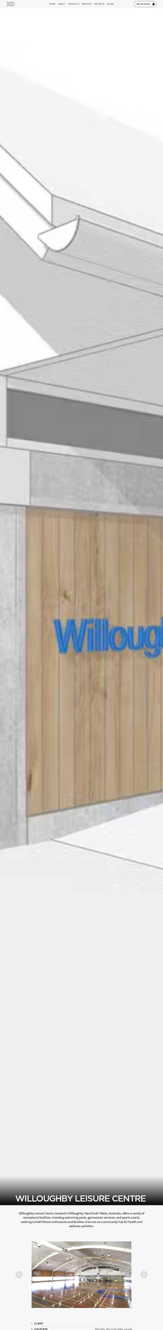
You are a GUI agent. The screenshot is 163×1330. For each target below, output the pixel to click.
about (62, 4)
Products (73, 4)
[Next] (144, 1274)
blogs (110, 4)
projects (99, 4)
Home (52, 4)
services (86, 4)
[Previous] (19, 1274)
